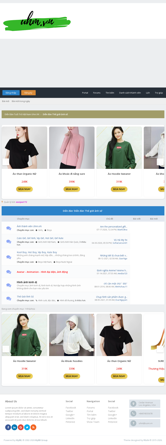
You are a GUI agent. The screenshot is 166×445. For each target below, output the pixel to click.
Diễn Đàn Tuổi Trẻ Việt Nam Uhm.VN (22, 114)
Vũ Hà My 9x (120, 239)
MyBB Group (41, 440)
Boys (49, 230)
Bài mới (5, 101)
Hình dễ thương (66, 300)
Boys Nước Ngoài (64, 262)
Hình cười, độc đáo (46, 300)
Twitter (111, 411)
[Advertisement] (83, 63)
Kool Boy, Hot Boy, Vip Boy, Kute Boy (37, 252)
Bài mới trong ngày (21, 101)
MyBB (19, 440)
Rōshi (146, 440)
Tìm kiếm (110, 92)
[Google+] (21, 427)
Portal (85, 92)
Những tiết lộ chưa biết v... (113, 255)
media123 (122, 273)
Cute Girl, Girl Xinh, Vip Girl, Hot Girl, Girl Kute (40, 238)
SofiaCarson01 (120, 242)
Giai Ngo (123, 258)
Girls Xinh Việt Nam (47, 242)
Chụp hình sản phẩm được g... (111, 296)
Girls (40, 230)
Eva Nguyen (121, 299)
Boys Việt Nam (45, 262)
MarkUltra (122, 229)
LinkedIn (112, 418)
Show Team (93, 421)
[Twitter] (27, 427)
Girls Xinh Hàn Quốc (69, 242)
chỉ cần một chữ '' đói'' (115, 283)
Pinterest (112, 421)
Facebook (113, 407)
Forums (97, 92)
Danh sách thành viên (130, 92)
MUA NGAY (24, 189)
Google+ (112, 414)
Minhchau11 (121, 286)
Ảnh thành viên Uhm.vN (29, 226)
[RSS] (33, 427)
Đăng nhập (11, 92)
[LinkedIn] (14, 427)
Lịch (148, 92)
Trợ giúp (159, 92)
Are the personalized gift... (113, 226)
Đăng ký (28, 92)
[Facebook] (8, 427)
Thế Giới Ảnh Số (25, 296)
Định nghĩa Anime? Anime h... (112, 270)
